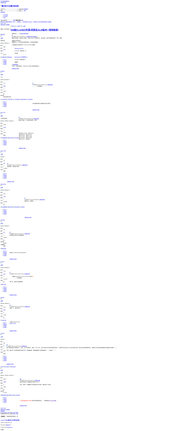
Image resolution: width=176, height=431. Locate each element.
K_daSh (2, 261)
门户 (5, 14)
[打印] (12, 26)
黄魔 (2, 223)
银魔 (2, 115)
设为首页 (3, 1)
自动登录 (21, 9)
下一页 (4, 23)
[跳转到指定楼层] (24, 33)
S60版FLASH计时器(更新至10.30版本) (42, 21)
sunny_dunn (3, 150)
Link (8, 412)
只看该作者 (29, 36)
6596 (4, 86)
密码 (2, 10)
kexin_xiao (3, 112)
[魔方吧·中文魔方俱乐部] (10, 6)
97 (3, 345)
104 (4, 163)
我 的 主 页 (13, 323)
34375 (4, 127)
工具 (4, 17)
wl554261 (3, 220)
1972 (4, 49)
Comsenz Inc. (10, 427)
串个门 (5, 59)
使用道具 (14, 68)
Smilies (16, 412)
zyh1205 (2, 333)
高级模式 (3, 411)
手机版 (6, 420)
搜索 (14, 20)
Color (3, 412)
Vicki (2, 366)
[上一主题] (17, 26)
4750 (4, 196)
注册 (25, 10)
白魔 (2, 154)
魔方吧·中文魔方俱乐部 (6, 21)
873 (4, 232)
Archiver (2, 420)
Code (14, 412)
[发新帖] (7, 24)
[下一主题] (23, 26)
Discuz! (7, 425)
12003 (4, 381)
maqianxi (3, 71)
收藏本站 (7, 1)
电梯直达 (14, 33)
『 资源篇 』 (19, 21)
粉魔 (2, 38)
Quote (11, 412)
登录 (14, 413)
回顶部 (2, 429)
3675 (4, 274)
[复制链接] (53, 30)
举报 (17, 68)
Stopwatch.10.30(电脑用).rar (21, 57)
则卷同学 (3, 34)
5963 (4, 309)
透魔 (2, 74)
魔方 (22, 20)
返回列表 (3, 24)
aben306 (2, 297)
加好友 (5, 61)
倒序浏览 (35, 36)
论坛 (5, 16)
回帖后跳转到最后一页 (12, 416)
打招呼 (5, 62)
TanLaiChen (3, 184)
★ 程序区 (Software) (27, 21)
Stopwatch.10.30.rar (19, 48)
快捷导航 (3, 12)
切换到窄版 (3, 2)
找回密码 (26, 9)
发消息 (5, 64)
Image (5, 412)
